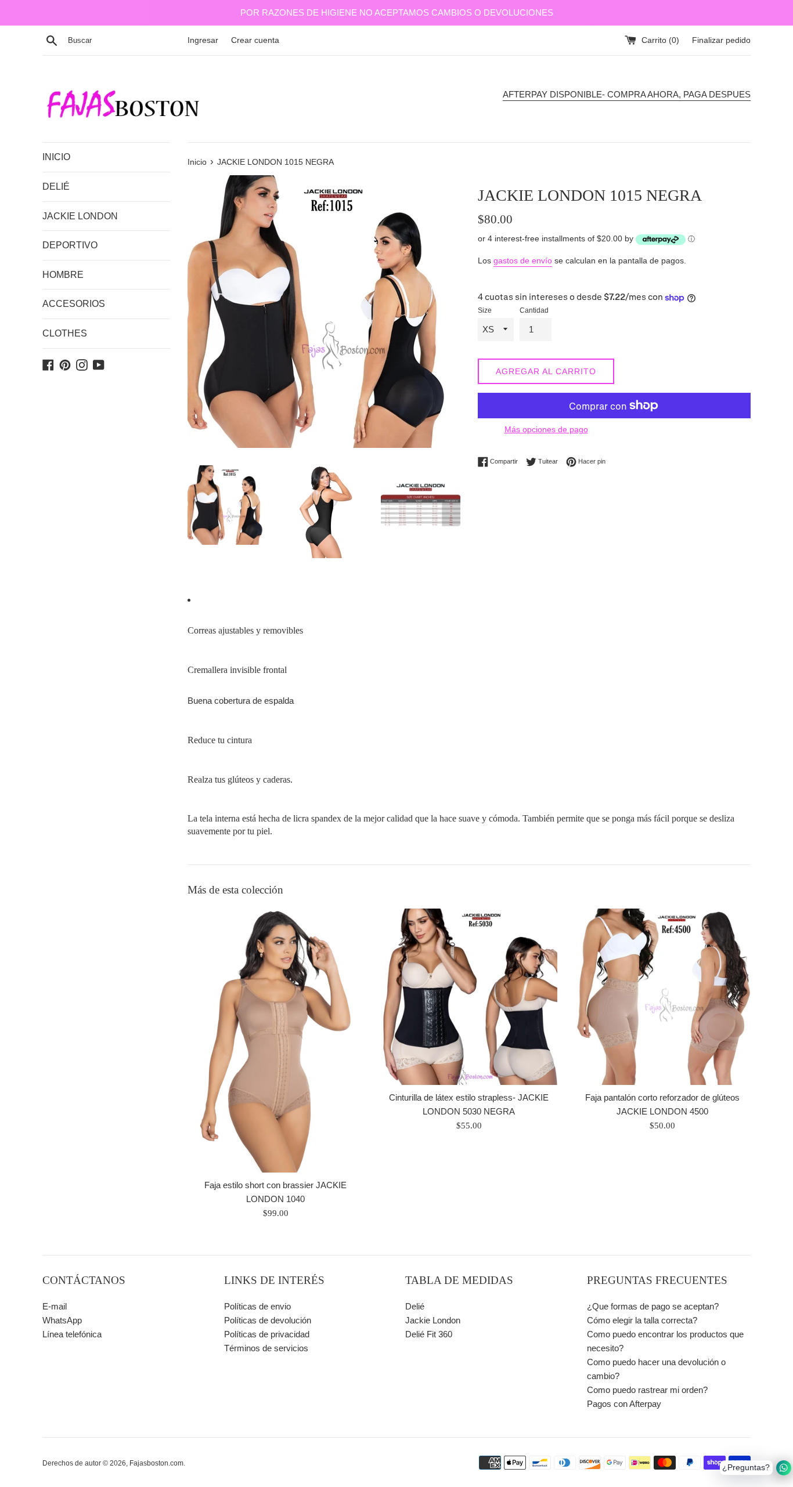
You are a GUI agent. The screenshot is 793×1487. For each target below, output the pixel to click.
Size (485, 310)
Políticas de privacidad (266, 1334)
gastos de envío (522, 260)
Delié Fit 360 (428, 1334)
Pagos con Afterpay (624, 1404)
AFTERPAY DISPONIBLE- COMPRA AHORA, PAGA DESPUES (627, 94)
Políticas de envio (257, 1306)
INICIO (56, 157)
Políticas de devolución (267, 1320)
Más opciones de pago (546, 429)
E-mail (54, 1306)
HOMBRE (63, 275)
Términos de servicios (266, 1348)
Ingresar (203, 40)
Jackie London (432, 1320)
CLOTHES (64, 333)
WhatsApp (62, 1320)
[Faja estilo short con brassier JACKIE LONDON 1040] (275, 1041)
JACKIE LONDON (80, 216)
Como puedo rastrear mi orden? (647, 1390)
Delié (414, 1306)
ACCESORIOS (73, 304)
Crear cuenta (255, 40)
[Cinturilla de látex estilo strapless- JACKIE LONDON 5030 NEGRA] (469, 996)
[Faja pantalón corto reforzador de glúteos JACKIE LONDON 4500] (663, 996)
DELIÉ (56, 186)
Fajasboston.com (156, 1463)
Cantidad (534, 310)
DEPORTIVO (70, 245)
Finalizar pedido (721, 40)
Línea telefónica (72, 1334)
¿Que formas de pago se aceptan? (653, 1306)
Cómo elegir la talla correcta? (642, 1320)
